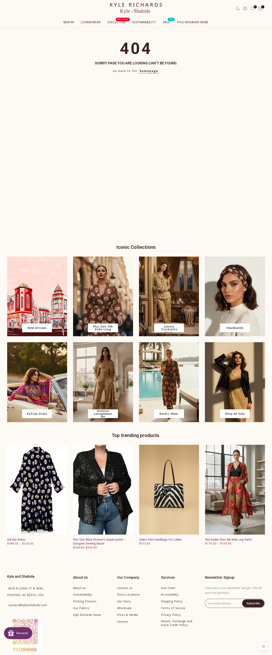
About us (79, 588)
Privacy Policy (171, 615)
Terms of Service (173, 608)
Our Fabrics (81, 608)
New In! (69, 22)
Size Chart (168, 588)
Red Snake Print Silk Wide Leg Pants (228, 539)
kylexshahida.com (27, 605)
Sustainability (144, 22)
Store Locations (128, 594)
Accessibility (169, 594)
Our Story (124, 601)
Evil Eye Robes (16, 539)
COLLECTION (118, 22)
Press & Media (127, 615)
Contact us (125, 588)
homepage (149, 71)
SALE (168, 22)
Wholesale (124, 608)
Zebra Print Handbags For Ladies (160, 539)
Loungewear (91, 22)
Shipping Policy (171, 601)
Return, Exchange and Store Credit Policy (176, 623)
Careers (122, 621)
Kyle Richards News (192, 22)
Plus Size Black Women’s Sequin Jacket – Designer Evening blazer (99, 541)
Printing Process (85, 601)
